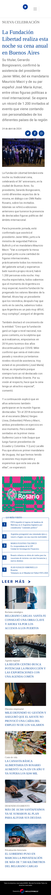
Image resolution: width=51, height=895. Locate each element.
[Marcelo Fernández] (14, 10)
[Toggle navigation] (35, 9)
